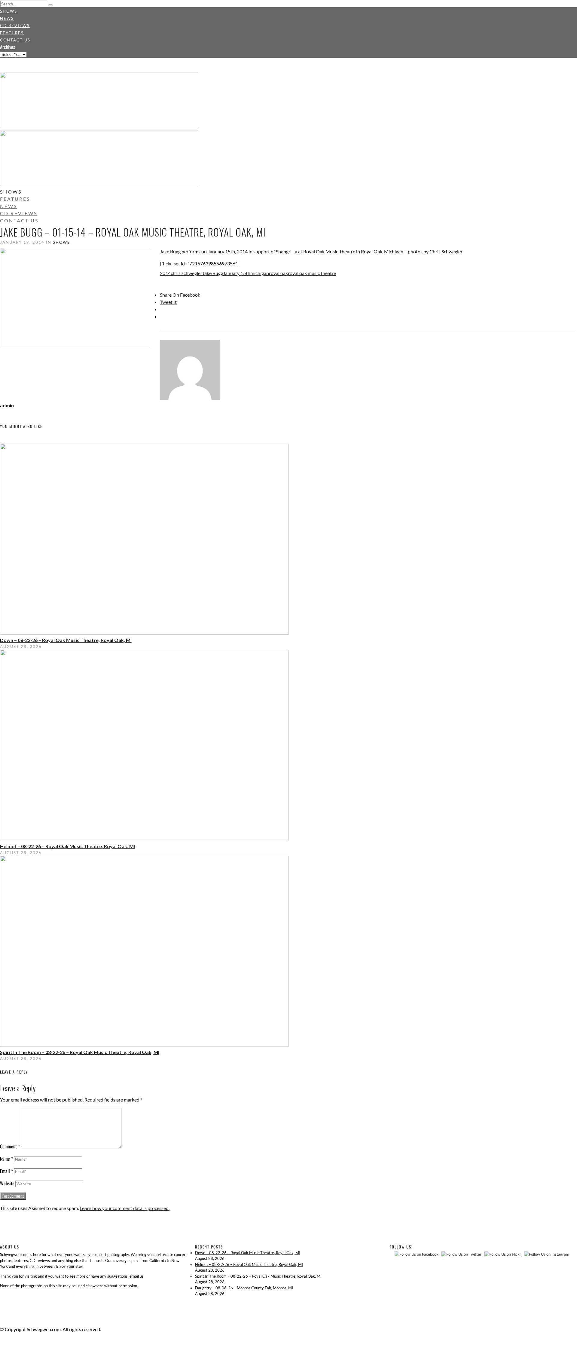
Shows (8, 11)
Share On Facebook (180, 295)
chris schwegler (186, 273)
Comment (10, 1146)
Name (6, 1158)
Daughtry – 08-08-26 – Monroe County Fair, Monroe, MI (244, 1287)
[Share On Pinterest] (1, 1358)
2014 (165, 273)
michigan (259, 273)
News (7, 18)
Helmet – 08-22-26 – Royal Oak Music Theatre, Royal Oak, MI (67, 846)
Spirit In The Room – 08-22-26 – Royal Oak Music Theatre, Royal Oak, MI (79, 1052)
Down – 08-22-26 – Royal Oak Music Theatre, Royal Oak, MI (66, 640)
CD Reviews (15, 25)
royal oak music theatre (312, 273)
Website (7, 1183)
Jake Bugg (212, 273)
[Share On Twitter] (1, 1351)
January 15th (236, 273)
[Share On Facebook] (1, 1343)
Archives (7, 46)
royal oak (278, 273)
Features (12, 32)
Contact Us (15, 40)
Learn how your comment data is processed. (124, 1208)
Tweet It (168, 302)
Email (6, 1171)
